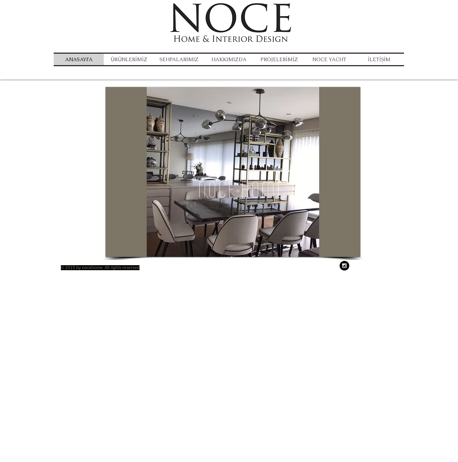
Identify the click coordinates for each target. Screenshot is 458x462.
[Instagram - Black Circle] (344, 266)
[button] (179, 59)
